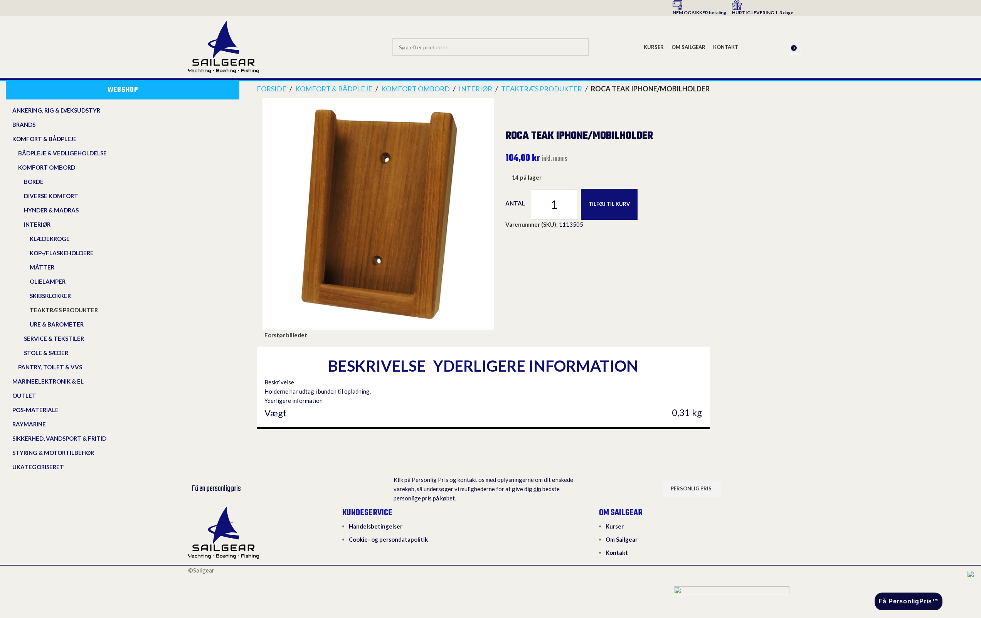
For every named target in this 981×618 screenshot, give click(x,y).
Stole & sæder (46, 352)
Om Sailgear (622, 539)
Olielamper (48, 281)
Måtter (42, 267)
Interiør (37, 224)
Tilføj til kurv (609, 204)
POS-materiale (35, 409)
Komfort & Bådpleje (44, 138)
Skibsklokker (50, 295)
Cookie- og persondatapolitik (388, 539)
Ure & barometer (57, 324)
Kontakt (617, 552)
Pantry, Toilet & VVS (50, 367)
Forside (271, 88)
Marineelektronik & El (48, 381)
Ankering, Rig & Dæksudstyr (56, 110)
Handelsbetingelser (375, 526)
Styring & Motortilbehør (53, 452)
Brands (23, 124)
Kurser (615, 526)
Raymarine (29, 424)
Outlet (24, 395)
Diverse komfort (51, 195)
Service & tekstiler (54, 338)
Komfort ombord (46, 167)
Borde (34, 181)
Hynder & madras (51, 210)
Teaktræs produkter (64, 309)
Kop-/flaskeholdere (62, 252)
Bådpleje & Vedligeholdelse (62, 153)
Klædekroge (50, 238)
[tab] (377, 365)
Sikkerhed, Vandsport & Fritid (59, 438)
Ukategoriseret (38, 466)
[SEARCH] (580, 47)
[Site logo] (223, 46)
